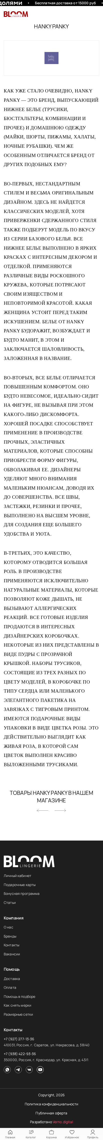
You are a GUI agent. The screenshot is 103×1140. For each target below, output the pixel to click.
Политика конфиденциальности (51, 1104)
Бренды (10, 936)
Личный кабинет (17, 875)
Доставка (12, 978)
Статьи (10, 902)
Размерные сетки (18, 1014)
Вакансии (12, 954)
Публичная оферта (51, 1113)
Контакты (11, 945)
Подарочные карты (20, 884)
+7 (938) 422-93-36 (20, 1053)
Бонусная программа (22, 893)
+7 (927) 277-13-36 (19, 1039)
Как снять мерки (17, 1005)
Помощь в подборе (19, 996)
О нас (8, 927)
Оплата (10, 987)
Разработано (51, 1121)
